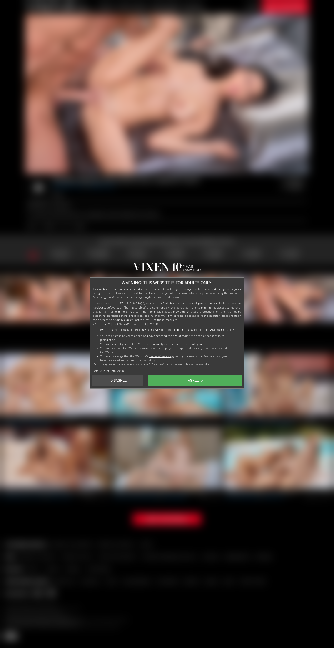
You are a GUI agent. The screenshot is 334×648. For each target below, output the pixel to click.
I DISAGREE (118, 380)
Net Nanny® (121, 324)
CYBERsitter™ (101, 324)
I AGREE (192, 380)
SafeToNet (139, 324)
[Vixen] (167, 269)
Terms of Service (160, 356)
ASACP (154, 324)
